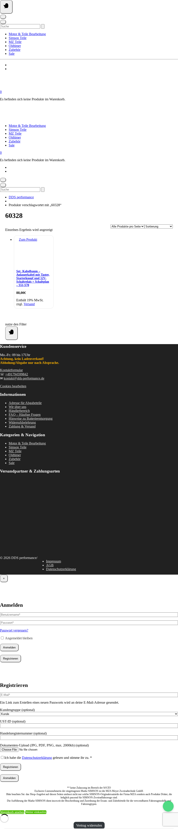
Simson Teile (17, 38)
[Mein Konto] (3, 17)
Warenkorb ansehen (12, 812)
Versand (29, 304)
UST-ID (12, 721)
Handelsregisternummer (23, 733)
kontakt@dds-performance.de (24, 378)
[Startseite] (43, 88)
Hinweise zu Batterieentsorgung (31, 418)
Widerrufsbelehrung (22, 422)
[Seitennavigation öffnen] (6, 7)
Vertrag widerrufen (89, 825)
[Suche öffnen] (3, 22)
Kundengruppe (17, 710)
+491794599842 (16, 374)
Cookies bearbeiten (13, 386)
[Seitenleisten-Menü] (11, 333)
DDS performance (21, 197)
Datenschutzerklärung (61, 569)
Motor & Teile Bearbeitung (27, 34)
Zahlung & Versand (22, 426)
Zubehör (14, 49)
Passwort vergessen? (14, 630)
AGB (50, 565)
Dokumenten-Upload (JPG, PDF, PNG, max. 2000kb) (44, 745)
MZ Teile (15, 42)
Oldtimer (15, 46)
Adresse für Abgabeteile (25, 403)
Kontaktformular (11, 370)
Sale (12, 53)
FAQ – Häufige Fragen (25, 414)
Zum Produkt (28, 239)
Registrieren (10, 658)
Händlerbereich (19, 411)
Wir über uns (17, 407)
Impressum (53, 561)
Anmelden (9, 647)
